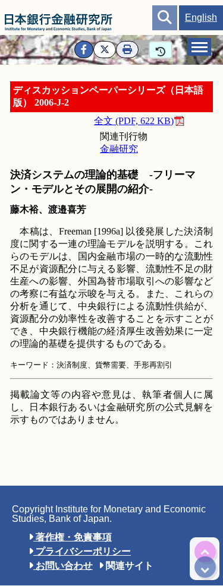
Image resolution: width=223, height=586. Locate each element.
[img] (205, 551)
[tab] (199, 47)
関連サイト (128, 565)
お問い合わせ (63, 565)
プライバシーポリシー (82, 551)
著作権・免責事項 (72, 537)
